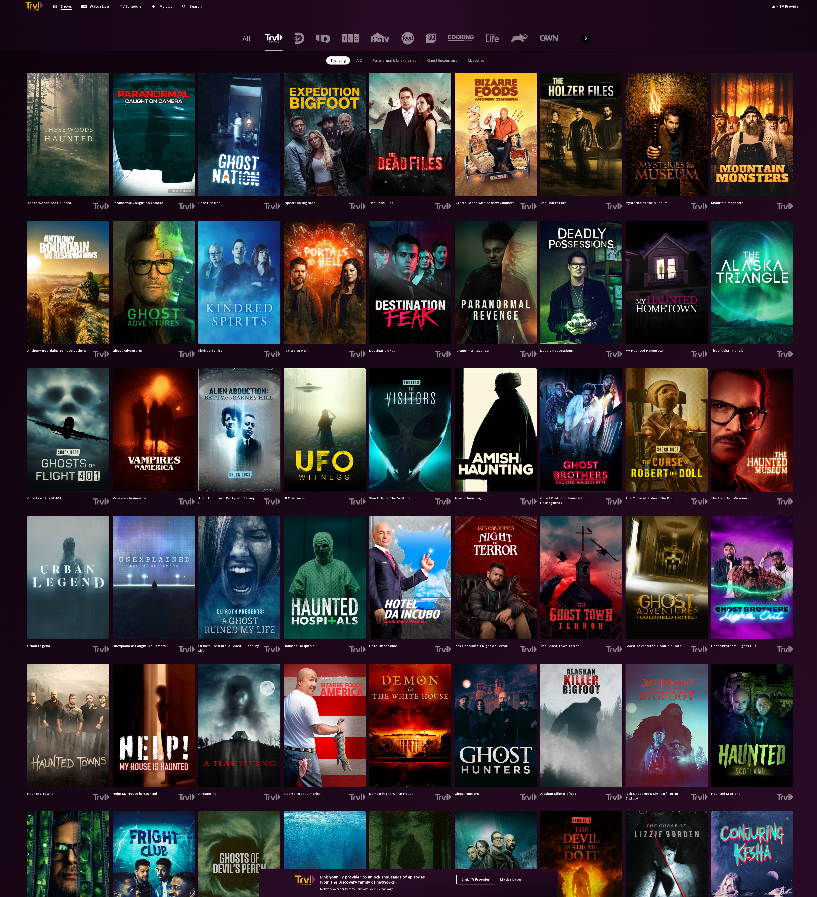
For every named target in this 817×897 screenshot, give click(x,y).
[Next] (586, 38)
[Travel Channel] (36, 6)
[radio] (246, 38)
